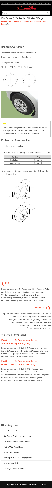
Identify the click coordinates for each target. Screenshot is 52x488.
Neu (44, 3)
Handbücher (6, 3)
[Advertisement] (26, 35)
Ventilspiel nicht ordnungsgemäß (18, 458)
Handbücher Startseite (13, 431)
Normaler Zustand (12, 452)
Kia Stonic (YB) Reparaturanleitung (14, 21)
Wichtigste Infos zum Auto (15, 468)
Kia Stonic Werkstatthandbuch (17, 441)
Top (48, 3)
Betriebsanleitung (19, 3)
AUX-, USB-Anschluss (13, 447)
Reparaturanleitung (34, 3)
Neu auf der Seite (11, 463)
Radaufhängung (35, 21)
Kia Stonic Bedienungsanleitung (17, 436)
